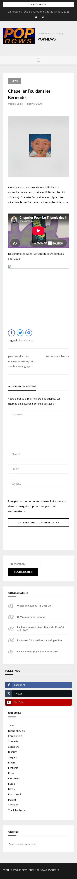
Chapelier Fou (25, 340)
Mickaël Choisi (15, 103)
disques (12, 757)
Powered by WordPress (15, 870)
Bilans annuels (16, 730)
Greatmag (42, 870)
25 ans (12, 725)
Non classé (14, 794)
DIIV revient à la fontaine (38, 11)
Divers (11, 762)
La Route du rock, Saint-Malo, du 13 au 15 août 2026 (40, 628)
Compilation (15, 736)
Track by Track (16, 810)
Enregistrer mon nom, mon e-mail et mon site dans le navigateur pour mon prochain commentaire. (37, 506)
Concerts (13, 741)
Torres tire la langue (57, 356)
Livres (11, 783)
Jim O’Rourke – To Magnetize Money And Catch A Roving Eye (21, 361)
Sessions (13, 805)
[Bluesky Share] (20, 332)
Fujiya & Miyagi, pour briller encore (37, 651)
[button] (36, 17)
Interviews (14, 778)
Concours (13, 746)
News (15, 81)
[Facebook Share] (11, 332)
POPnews (47, 39)
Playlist (12, 799)
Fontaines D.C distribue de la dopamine (39, 640)
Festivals (13, 768)
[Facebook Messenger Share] (28, 332)
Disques (12, 752)
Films (11, 773)
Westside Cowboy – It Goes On (34, 605)
